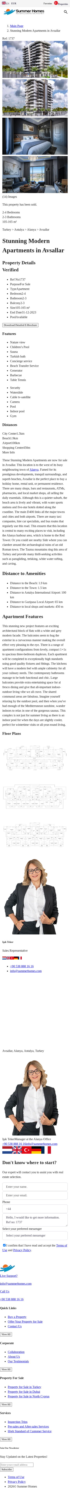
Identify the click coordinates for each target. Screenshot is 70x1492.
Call (27, 981)
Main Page (16, 26)
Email (11, 981)
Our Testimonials (18, 1361)
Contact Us (15, 1326)
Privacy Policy (22, 1250)
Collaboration (16, 1352)
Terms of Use (16, 1477)
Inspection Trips (17, 1421)
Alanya (34, 469)
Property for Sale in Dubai (24, 1391)
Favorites (48, 3)
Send (10, 1260)
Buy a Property (17, 1317)
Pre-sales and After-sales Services (28, 1426)
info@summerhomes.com (26, 971)
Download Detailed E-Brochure (20, 325)
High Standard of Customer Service (30, 1431)
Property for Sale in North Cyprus (28, 1396)
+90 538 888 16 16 (22, 966)
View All (6, 1334)
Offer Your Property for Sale (25, 1321)
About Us (14, 1356)
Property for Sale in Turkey (24, 1387)
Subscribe (7, 1469)
